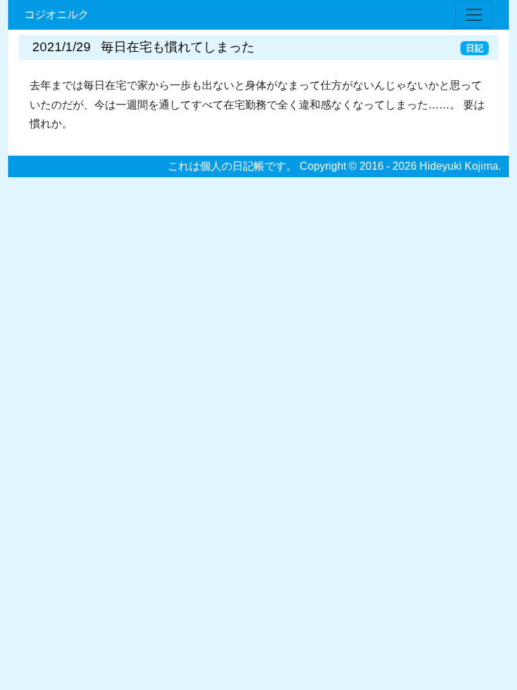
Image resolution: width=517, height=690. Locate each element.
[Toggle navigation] (474, 14)
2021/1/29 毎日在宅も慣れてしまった (143, 47)
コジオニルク (56, 14)
